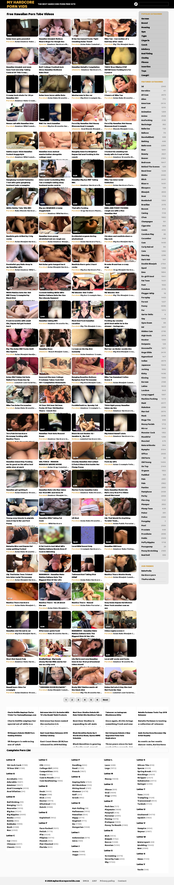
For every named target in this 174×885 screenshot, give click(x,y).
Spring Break (144, 771)
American (153, 103)
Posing (108, 818)
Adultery (145, 49)
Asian (17, 41)
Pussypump (153, 546)
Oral (107, 792)
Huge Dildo (153, 352)
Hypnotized (153, 356)
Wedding (142, 845)
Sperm (140, 768)
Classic (11, 847)
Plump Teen (153, 508)
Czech (144, 44)
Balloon (153, 132)
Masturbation (101, 210)
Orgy (101, 69)
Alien (153, 99)
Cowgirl (145, 75)
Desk (42, 791)
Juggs (75, 854)
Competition (46, 771)
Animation (153, 111)
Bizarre (153, 183)
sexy (65, 582)
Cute (153, 251)
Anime (153, 116)
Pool (153, 525)
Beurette (12, 808)
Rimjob (108, 838)
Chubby (145, 57)
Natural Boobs (153, 445)
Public (153, 538)
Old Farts (153, 457)
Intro (74, 840)
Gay (153, 318)
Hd (153, 327)
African (153, 94)
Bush (9, 827)
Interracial (133, 75)
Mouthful (153, 436)
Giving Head (78, 788)
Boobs (10, 817)
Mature (101, 185)
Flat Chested (46, 844)
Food (74, 768)
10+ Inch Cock (14, 765)
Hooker (153, 339)
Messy (108, 778)
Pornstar (132, 185)
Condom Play (153, 234)
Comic (153, 230)
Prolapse (109, 822)
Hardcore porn (148, 575)
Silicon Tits (143, 765)
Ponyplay (153, 521)
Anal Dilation (14, 791)
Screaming (110, 855)
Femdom (153, 289)
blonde (101, 469)
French (76, 771)
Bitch (153, 179)
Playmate (110, 809)
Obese (108, 789)
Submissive (143, 780)
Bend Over (153, 170)
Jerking (153, 369)
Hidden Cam (153, 331)
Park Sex (109, 806)
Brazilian (153, 204)
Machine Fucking (153, 398)
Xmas (140, 858)
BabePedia (146, 570)
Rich (107, 835)
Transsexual (144, 800)
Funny (153, 305)
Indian (153, 360)
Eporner (43, 44)
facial (30, 382)
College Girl (46, 768)
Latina (153, 386)
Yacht (140, 869)
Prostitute (153, 533)
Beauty (153, 154)
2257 (94, 880)
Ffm (42, 834)
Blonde (89, 128)
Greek (75, 797)
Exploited (45, 817)
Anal (153, 107)
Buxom (153, 208)
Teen (17, 526)
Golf (74, 794)
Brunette (62, 98)
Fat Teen (153, 280)
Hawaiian (77, 814)
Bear (153, 149)
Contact (122, 880)
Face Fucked (46, 828)
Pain (153, 479)
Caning (153, 213)
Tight (144, 36)
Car (9, 840)
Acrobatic (12, 778)
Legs (107, 768)
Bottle (10, 820)
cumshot (18, 382)
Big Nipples (13, 814)
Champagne (153, 221)
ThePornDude (148, 579)
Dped (153, 267)
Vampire (141, 828)
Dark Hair (153, 259)
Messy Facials (153, 424)
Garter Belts (153, 314)
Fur (153, 310)
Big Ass (51, 126)
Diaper (43, 794)
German (145, 18)
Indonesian (78, 837)
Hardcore (60, 44)
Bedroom (153, 162)
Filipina (43, 837)
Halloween (78, 811)
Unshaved (142, 814)
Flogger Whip (153, 293)
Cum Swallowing (48, 780)
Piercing (153, 500)
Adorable (12, 782)
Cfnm (153, 217)
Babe (31, 41)
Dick (42, 797)
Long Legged (153, 394)
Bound (144, 23)
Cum (153, 242)
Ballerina (153, 128)
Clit (41, 765)
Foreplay (153, 297)
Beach (51, 351)
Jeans (75, 851)
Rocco (108, 842)
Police (153, 517)
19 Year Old (12, 768)
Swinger (141, 783)
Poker (153, 512)
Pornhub (10, 41)
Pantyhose (153, 491)
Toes (140, 794)
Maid (153, 403)
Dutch (43, 807)
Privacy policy (107, 880)
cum (25, 382)
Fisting (130, 549)
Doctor (43, 800)
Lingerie (145, 40)
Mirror (153, 428)
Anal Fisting (146, 53)
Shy (107, 862)
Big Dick (84, 98)
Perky (153, 495)
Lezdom (153, 390)
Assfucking (153, 120)
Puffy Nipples (153, 542)
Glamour (76, 791)
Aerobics (153, 90)
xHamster (43, 75)
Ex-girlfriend (153, 276)
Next (105, 699)
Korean (153, 381)
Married (153, 411)
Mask (153, 415)
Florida (43, 847)
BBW (26, 126)
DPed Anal (45, 803)
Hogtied (76, 820)
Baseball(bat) (153, 137)
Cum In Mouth (47, 777)
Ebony (59, 159)
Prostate (153, 529)
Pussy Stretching (153, 550)
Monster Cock (153, 432)
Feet (153, 284)
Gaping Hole (78, 782)
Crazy (43, 774)
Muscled (153, 441)
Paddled (153, 474)
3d (153, 86)
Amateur (25, 41)
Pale (153, 483)
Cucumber (153, 238)
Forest (153, 301)
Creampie (33, 100)
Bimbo (153, 175)
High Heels (153, 335)
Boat (153, 196)
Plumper (153, 504)
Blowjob (153, 192)
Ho (73, 823)
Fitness (144, 62)
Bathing (153, 141)
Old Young (153, 462)
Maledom (153, 407)
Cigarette (153, 225)
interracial (103, 439)
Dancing (153, 255)
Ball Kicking (13, 802)
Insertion (145, 66)
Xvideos (10, 382)
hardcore (37, 382)
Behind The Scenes (153, 166)
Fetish (70, 467)
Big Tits (116, 44)
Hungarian (77, 827)
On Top (153, 466)
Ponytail (109, 812)
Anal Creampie (14, 788)
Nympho (153, 449)
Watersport (143, 842)
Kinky (153, 373)
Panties (153, 487)
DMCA (86, 880)
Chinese (11, 844)
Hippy (75, 817)
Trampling (142, 797)
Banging (11, 805)
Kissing (153, 377)
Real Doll (153, 555)
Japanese (153, 365)
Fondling (76, 765)
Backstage (153, 124)
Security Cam (112, 858)
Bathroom (153, 145)
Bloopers (153, 187)
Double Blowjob (153, 263)
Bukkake (11, 823)
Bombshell (153, 200)
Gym (143, 31)
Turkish (141, 803)
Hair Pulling (78, 808)
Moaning (145, 27)
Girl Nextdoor (79, 785)
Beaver (153, 158)
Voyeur (141, 831)
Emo (153, 272)
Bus (9, 830)
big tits (50, 582)
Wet (139, 848)
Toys (143, 70)
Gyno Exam (153, 322)
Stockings (142, 774)
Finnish (43, 840)
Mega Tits (153, 419)
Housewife (153, 348)
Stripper (141, 777)
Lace (107, 765)
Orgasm (153, 470)
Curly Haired (153, 246)
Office (153, 453)
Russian (109, 845)
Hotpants (153, 343)
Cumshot (95, 44)
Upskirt (141, 817)
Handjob (132, 44)
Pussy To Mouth (113, 825)
